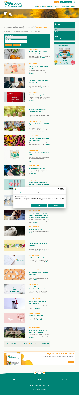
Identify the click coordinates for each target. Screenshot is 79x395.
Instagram (43, 372)
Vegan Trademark (65, 6)
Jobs (48, 385)
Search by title (8, 39)
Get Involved (50, 6)
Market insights (58, 38)
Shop (72, 6)
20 (35, 343)
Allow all (56, 205)
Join (62, 2)
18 (31, 343)
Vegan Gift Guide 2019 (36, 316)
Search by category (9, 35)
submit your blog (14, 28)
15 (24, 343)
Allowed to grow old (35, 229)
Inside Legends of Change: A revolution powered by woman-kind (39, 185)
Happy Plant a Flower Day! (37, 168)
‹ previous (13, 343)
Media (56, 36)
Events (56, 31)
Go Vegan (42, 6)
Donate (56, 2)
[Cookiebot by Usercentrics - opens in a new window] (59, 189)
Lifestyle (57, 6)
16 (26, 343)
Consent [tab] (22, 192)
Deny (39, 205)
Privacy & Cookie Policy (40, 385)
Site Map (31, 385)
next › (44, 343)
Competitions (58, 34)
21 (37, 343)
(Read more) (42, 57)
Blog (56, 29)
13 (20, 343)
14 (22, 343)
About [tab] (57, 192)
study (33, 305)
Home (5, 22)
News (36, 6)
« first (7, 343)
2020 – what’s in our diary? (37, 258)
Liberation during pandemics (38, 95)
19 (33, 343)
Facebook (35, 372)
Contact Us (14, 379)
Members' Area (68, 2)
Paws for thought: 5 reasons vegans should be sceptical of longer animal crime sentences (39, 215)
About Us (64, 379)
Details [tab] (39, 192)
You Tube (39, 372)
